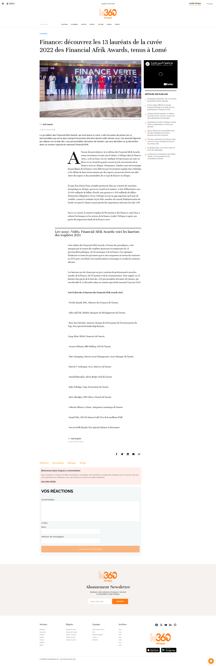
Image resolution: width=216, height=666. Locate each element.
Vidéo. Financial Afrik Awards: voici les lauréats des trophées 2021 (97, 233)
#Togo (83, 463)
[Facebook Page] (156, 625)
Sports (117, 24)
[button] (211, 661)
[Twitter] (161, 625)
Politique (64, 24)
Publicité (95, 640)
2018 (120, 640)
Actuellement (44, 24)
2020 (120, 635)
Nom (43, 527)
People (92, 24)
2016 (120, 645)
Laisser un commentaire (90, 549)
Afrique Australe (71, 640)
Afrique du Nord (71, 629)
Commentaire (47, 499)
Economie (74, 24)
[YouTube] (165, 625)
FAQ (93, 632)
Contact (94, 637)
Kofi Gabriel (48, 124)
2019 (120, 637)
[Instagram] (175, 625)
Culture (101, 24)
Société (83, 24)
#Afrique (72, 463)
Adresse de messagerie (52, 536)
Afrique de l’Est (70, 637)
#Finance (44, 463)
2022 (120, 629)
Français (210, 4)
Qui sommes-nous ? (98, 629)
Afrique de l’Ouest (71, 632)
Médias (109, 24)
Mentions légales (97, 635)
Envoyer (120, 601)
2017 (120, 642)
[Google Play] (168, 650)
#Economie (58, 463)
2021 (120, 632)
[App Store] (153, 650)
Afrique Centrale (71, 635)
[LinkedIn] (170, 625)
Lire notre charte (48, 481)
